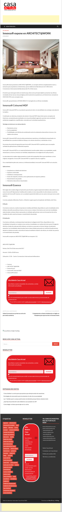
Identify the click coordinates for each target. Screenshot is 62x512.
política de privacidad (30, 302)
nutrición (10, 455)
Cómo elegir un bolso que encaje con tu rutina (16, 404)
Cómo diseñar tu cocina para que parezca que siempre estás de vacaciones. (24, 393)
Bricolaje (11, 427)
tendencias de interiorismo (10, 485)
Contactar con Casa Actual (50, 451)
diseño (11, 437)
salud (14, 476)
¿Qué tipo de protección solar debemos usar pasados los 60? (20, 401)
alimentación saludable (9, 425)
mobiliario (12, 453)
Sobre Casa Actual (48, 448)
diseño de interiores (8, 441)
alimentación (13, 423)
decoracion (6, 437)
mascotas (6, 453)
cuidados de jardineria (9, 434)
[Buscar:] (31, 344)
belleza (5, 427)
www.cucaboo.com (48, 432)
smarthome (6, 478)
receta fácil (6, 462)
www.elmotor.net (48, 430)
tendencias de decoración (9, 483)
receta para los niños (8, 465)
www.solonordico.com (49, 438)
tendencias (6, 481)
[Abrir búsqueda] (57, 26)
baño (17, 425)
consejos (6, 430)
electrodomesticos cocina (9, 446)
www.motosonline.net (49, 428)
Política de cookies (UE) (49, 454)
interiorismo (6, 451)
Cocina (16, 427)
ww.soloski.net (47, 434)
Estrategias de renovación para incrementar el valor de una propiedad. (23, 396)
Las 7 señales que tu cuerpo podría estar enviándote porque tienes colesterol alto (26, 399)
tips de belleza (7, 488)
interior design (14, 448)
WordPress (51, 500)
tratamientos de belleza (9, 490)
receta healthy (14, 462)
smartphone (13, 478)
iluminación (6, 448)
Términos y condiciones (49, 456)
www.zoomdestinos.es (49, 440)
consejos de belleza (13, 430)
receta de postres (8, 460)
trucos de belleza (7, 492)
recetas (16, 465)
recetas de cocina (8, 467)
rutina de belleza (7, 476)
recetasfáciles (7, 469)
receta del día (7, 458)
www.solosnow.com (48, 436)
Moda (5, 455)
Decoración (6, 30)
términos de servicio (47, 302)
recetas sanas (7, 474)
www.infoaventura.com (49, 426)
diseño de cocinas (8, 439)
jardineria (13, 451)
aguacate (6, 423)
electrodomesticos (8, 444)
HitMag (57, 500)
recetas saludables (8, 471)
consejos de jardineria (9, 432)
